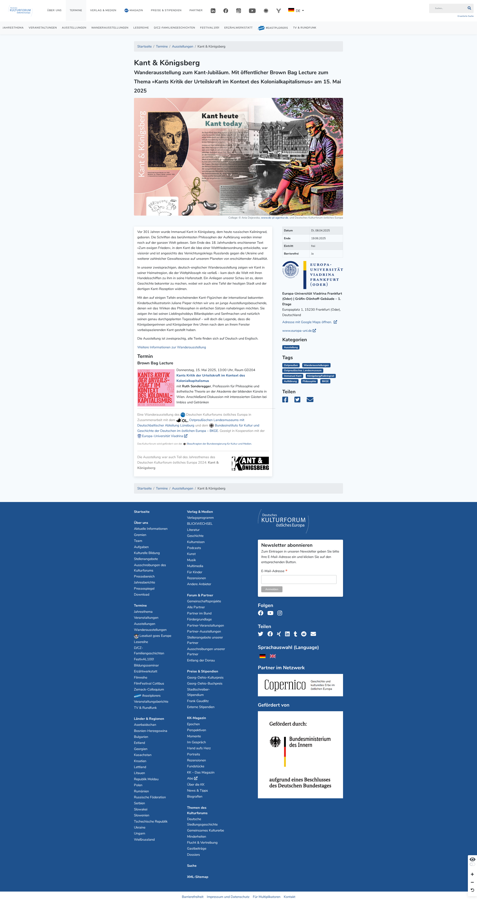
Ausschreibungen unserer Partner (206, 652)
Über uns (54, 10)
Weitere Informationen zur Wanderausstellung (171, 347)
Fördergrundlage (199, 619)
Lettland (140, 767)
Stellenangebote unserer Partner (205, 640)
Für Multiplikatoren (266, 897)
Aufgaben (141, 547)
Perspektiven (196, 730)
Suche (192, 865)
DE (298, 11)
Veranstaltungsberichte (151, 701)
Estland (139, 743)
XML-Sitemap (197, 877)
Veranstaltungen (43, 27)
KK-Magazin (196, 718)
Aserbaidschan (145, 724)
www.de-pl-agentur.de (274, 217)
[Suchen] (469, 8)
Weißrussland (144, 839)
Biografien (194, 796)
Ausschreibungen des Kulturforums (150, 568)
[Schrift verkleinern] (472, 882)
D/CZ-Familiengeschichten (174, 27)
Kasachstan (142, 755)
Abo (190, 778)
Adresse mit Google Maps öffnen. (307, 322)
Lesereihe (141, 27)
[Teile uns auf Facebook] (271, 634)
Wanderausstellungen (109, 27)
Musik (191, 560)
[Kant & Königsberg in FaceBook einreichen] (287, 401)
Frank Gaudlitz (198, 701)
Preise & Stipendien (166, 10)
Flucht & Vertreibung (202, 842)
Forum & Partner (200, 595)
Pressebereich (144, 576)
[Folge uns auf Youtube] (271, 613)
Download (141, 594)
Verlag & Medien (103, 10)
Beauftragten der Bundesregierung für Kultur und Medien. (219, 443)
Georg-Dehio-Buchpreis (204, 683)
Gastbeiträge (196, 848)
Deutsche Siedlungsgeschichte (202, 822)
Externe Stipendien (200, 707)
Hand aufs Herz (199, 748)
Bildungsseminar (146, 665)
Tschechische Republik (151, 821)
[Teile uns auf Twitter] (262, 634)
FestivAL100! (209, 27)
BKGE (325, 381)
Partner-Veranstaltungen (205, 625)
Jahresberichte (144, 582)
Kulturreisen (196, 542)
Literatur (193, 530)
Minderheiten (196, 836)
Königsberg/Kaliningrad (320, 376)
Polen (138, 785)
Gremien (140, 535)
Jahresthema (13, 27)
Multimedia (195, 566)
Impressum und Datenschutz (228, 897)
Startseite (142, 511)
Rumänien (141, 791)
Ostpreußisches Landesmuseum (303, 370)
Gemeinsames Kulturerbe (205, 830)
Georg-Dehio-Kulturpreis (205, 677)
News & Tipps (197, 790)
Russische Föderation (150, 797)
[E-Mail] (313, 401)
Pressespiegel (144, 588)
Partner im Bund (199, 613)
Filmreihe (140, 677)
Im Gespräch (196, 742)
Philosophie (309, 381)
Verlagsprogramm (200, 517)
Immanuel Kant (292, 376)
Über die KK (195, 784)
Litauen (139, 773)
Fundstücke (195, 766)
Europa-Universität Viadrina (162, 436)
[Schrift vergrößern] (472, 874)
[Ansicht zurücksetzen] (473, 890)
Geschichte (195, 536)
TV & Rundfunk (304, 27)
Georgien (140, 749)
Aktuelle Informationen (151, 528)
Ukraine (139, 827)
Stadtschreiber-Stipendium (198, 692)
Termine (76, 10)
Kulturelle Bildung (147, 553)
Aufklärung (290, 381)
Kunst (191, 554)
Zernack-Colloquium (149, 689)
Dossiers (193, 854)
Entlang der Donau (201, 660)
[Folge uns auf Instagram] (280, 613)
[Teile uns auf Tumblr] (296, 634)
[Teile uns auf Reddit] (305, 634)
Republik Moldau (146, 779)
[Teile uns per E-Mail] (314, 634)
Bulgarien (141, 737)
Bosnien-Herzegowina (150, 731)
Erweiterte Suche (466, 16)
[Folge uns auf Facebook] (262, 613)
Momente (194, 736)
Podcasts (194, 548)
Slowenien (141, 815)
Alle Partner (196, 607)
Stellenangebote (146, 559)
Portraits (193, 754)
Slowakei (140, 809)
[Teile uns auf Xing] (280, 634)
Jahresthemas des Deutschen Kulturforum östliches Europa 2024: (178, 462)
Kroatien (140, 761)
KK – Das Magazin (200, 772)
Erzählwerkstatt (238, 27)
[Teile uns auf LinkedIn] (288, 634)
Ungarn (139, 833)
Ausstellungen (74, 27)
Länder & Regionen (149, 718)
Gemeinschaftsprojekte (204, 601)
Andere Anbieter (199, 584)
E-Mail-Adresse (274, 571)
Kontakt (289, 897)
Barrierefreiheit (192, 897)
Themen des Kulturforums (197, 810)
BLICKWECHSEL (200, 523)
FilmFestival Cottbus (149, 683)
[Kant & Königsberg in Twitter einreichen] (299, 401)
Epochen (193, 724)
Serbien (139, 803)
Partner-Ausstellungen (204, 631)
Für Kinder (194, 572)
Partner (196, 10)
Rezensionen (196, 578)
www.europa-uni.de (297, 330)
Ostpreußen (291, 365)
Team (138, 541)
